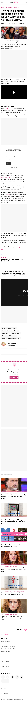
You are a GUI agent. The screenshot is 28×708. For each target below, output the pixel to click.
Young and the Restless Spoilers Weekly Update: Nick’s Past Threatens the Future (13, 496)
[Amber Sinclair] (4, 344)
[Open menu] (2, 2)
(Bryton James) (9, 108)
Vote (8, 163)
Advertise (3, 664)
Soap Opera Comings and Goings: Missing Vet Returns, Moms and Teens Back (13, 521)
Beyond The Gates (6, 651)
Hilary (8, 194)
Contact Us (4, 668)
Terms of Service (4, 691)
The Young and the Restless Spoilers (11, 338)
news (2, 518)
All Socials (5, 681)
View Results (14, 167)
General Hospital (5, 644)
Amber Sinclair (7, 23)
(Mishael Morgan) (6, 177)
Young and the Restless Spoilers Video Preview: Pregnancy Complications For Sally (13, 569)
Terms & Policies (5, 666)
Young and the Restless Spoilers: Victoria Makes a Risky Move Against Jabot (12, 618)
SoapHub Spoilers (16, 333)
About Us (3, 659)
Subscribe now (14, 377)
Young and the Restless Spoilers (10, 330)
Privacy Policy (4, 688)
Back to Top (20, 629)
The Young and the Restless (9, 328)
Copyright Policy (4, 693)
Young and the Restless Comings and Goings (12, 591)
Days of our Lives (5, 641)
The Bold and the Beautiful (8, 649)
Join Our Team (5, 661)
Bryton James (5, 333)
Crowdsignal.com (14, 169)
